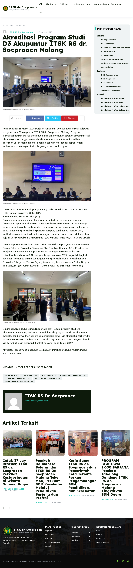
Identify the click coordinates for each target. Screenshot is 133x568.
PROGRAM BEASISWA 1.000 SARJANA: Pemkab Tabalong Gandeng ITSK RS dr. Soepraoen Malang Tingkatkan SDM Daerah (115, 477)
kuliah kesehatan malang (17, 379)
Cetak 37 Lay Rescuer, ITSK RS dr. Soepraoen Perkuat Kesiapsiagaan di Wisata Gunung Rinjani (17, 472)
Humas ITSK (41, 502)
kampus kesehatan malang (73, 375)
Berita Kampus (17, 25)
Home (5, 25)
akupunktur (11, 375)
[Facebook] (117, 561)
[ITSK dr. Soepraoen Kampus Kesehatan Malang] (7, 531)
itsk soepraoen (29, 375)
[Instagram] (123, 561)
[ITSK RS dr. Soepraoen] (5, 32)
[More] (82, 118)
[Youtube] (128, 561)
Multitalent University (47, 379)
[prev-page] (4, 508)
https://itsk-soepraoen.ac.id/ (36, 400)
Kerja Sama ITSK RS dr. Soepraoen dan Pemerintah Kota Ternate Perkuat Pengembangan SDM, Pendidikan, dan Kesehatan (82, 475)
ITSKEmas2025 (49, 375)
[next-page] (9, 508)
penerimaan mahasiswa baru (19, 382)
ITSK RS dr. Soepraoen (21, 32)
